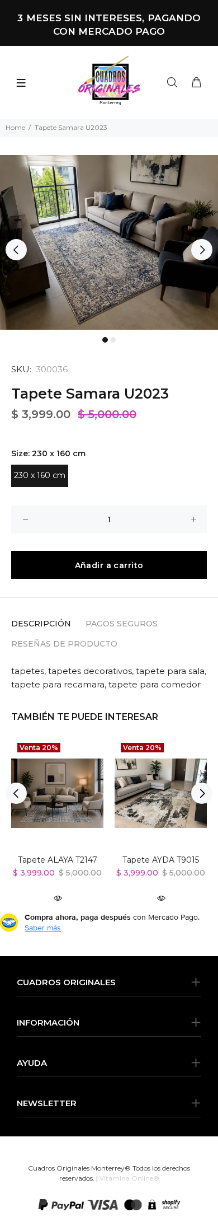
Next (201, 249)
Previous (16, 249)
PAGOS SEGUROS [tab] (122, 624)
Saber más (43, 927)
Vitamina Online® (129, 1178)
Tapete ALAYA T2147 (57, 860)
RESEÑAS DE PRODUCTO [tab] (64, 644)
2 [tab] (113, 340)
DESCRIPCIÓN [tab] (41, 624)
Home (15, 127)
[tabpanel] (109, 242)
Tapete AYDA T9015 (160, 860)
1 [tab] (105, 340)
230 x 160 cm (39, 475)
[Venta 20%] (57, 793)
